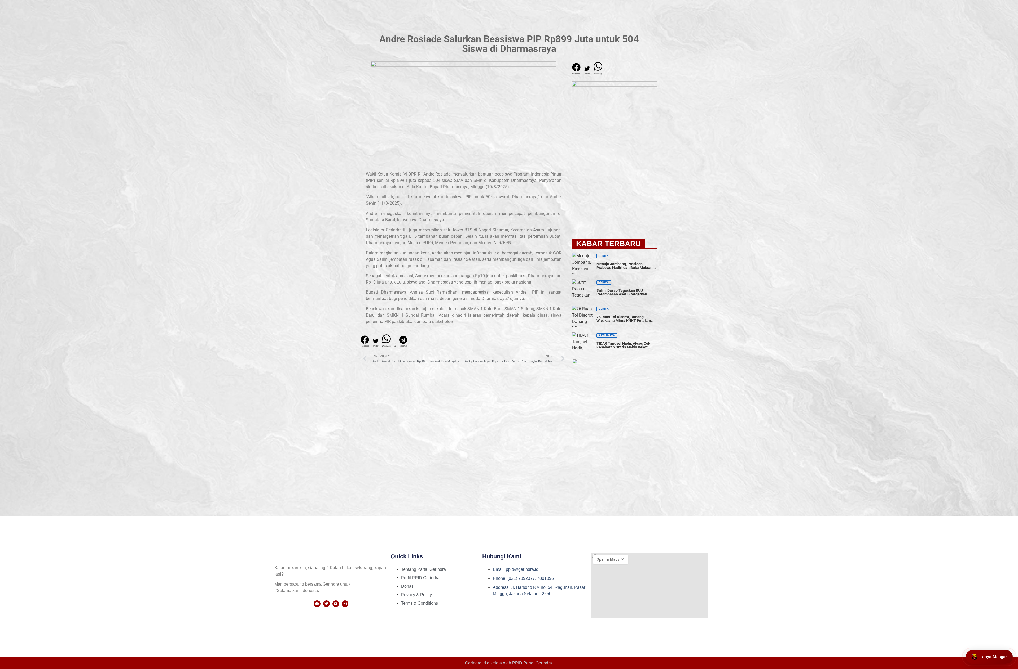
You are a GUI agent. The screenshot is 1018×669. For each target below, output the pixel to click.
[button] (365, 341)
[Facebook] (317, 603)
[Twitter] (326, 603)
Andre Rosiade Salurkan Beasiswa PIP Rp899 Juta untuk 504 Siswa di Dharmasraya (509, 44)
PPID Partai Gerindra (532, 663)
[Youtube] (335, 603)
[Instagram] (345, 603)
